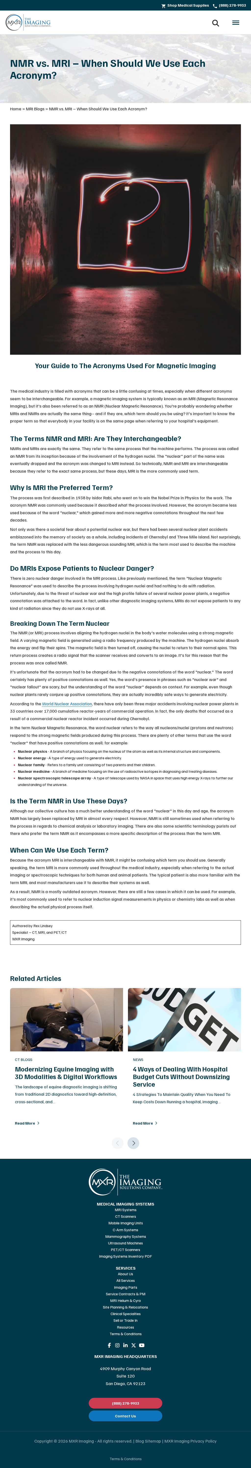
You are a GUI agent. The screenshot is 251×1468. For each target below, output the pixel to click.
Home (15, 108)
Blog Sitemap (148, 1441)
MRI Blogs (35, 108)
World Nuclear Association (67, 703)
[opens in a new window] (109, 1345)
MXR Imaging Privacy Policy (190, 1441)
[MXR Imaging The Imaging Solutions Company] (28, 22)
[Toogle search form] (215, 22)
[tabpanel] (125, 1068)
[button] (236, 22)
